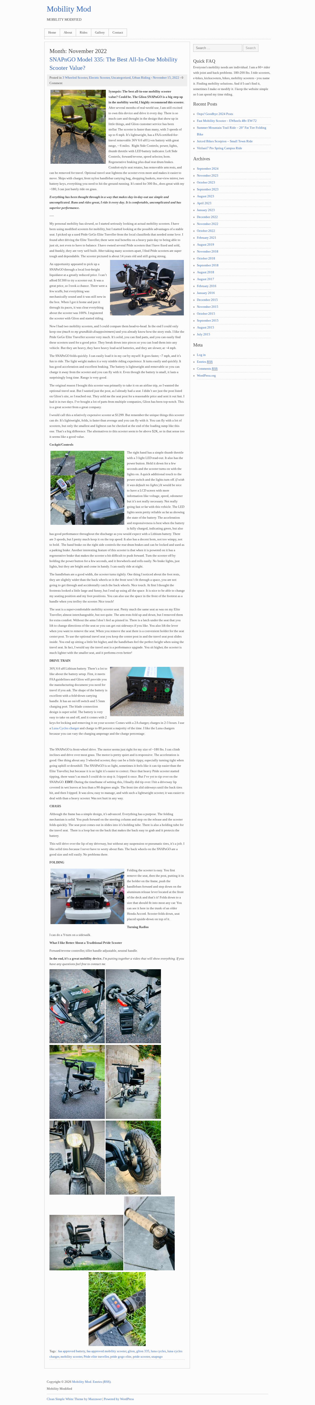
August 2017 (205, 279)
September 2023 (208, 189)
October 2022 (206, 231)
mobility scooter (71, 1356)
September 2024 (208, 168)
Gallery (100, 32)
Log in (201, 355)
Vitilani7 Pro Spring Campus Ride (219, 148)
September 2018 (208, 265)
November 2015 (207, 307)
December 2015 (207, 300)
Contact (117, 32)
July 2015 (203, 334)
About (68, 32)
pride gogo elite (120, 1356)
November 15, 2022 (166, 77)
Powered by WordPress (119, 1399)
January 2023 (206, 210)
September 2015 (208, 320)
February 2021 (206, 237)
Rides (83, 32)
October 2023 (206, 182)
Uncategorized (121, 77)
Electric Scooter (99, 77)
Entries (205, 362)
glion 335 (142, 1351)
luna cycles (158, 1351)
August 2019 (205, 244)
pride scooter (141, 1356)
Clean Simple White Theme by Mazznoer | (75, 1399)
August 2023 (205, 196)
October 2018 (206, 258)
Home (52, 32)
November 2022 (207, 224)
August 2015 (205, 327)
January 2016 (206, 293)
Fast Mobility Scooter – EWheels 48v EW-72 (227, 121)
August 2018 (205, 272)
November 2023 (207, 175)
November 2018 (207, 251)
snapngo (157, 1356)
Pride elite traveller (96, 1356)
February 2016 (206, 286)
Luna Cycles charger (65, 728)
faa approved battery (71, 1351)
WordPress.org (206, 375)
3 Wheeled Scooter (75, 77)
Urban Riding (141, 77)
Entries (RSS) (101, 1382)
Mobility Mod (69, 8)
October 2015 (206, 313)
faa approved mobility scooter (106, 1351)
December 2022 (207, 217)
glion (131, 1351)
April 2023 (204, 203)
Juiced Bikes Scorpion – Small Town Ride (225, 141)
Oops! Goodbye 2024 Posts (215, 114)
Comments (207, 368)
